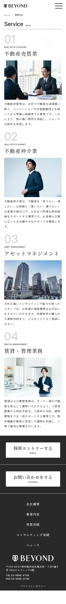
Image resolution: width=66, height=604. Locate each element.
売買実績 (33, 524)
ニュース (33, 545)
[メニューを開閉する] (59, 6)
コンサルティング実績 (33, 535)
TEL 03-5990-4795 (17, 575)
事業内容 (33, 514)
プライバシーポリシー (33, 586)
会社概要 (33, 504)
